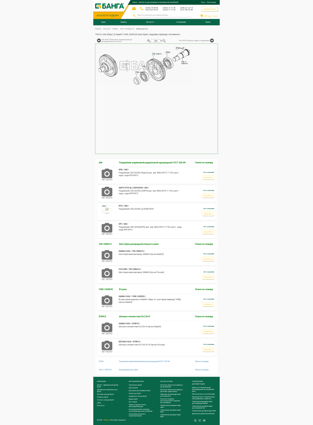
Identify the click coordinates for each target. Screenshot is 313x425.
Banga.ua (107, 420)
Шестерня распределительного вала (138, 244)
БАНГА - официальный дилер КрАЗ (107, 386)
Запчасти (150, 22)
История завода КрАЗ (105, 394)
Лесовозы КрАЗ (135, 393)
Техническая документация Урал (170, 406)
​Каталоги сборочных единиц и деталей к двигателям (171, 390)
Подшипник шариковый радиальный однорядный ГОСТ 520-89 (152, 162)
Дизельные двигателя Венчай (203, 413)
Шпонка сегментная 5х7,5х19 (134, 316)
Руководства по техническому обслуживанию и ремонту (203, 398)
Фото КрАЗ (133, 402)
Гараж (207, 22)
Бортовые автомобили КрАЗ (139, 390)
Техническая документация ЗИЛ (204, 411)
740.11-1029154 (105, 370)
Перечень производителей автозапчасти (170, 395)
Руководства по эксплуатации (203, 394)
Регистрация (211, 2)
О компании (181, 22)
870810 (102, 316)
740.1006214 (105, 244)
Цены (99, 403)
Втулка (123, 289)
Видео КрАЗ (133, 399)
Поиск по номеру (204, 162)
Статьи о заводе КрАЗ (105, 400)
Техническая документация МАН (170, 411)
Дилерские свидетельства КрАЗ (107, 390)
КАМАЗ (115, 29)
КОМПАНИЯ (101, 381)
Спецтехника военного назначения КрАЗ (137, 415)
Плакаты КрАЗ (102, 397)
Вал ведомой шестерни (128, 370)
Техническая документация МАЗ (170, 415)
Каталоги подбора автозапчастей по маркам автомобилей (170, 400)
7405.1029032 (106, 289)
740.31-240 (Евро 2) (127, 29)
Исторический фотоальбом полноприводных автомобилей (140, 410)
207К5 (101, 361)
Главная (98, 29)
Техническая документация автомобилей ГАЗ (202, 407)
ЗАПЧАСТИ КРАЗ (166, 381)
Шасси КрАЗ (133, 388)
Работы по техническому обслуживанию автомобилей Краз (203, 389)
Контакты (101, 405)
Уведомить (208, 177)
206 (100, 162)
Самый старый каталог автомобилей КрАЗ (137, 405)
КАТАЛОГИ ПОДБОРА (108, 15)
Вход (203, 2)
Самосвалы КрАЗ (135, 385)
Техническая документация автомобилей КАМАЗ (202, 402)
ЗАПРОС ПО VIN (209, 9)
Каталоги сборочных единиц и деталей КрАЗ (171, 386)
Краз (104, 22)
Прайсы (124, 22)
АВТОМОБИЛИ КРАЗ (136, 381)
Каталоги (106, 29)
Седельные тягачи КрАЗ (138, 396)
